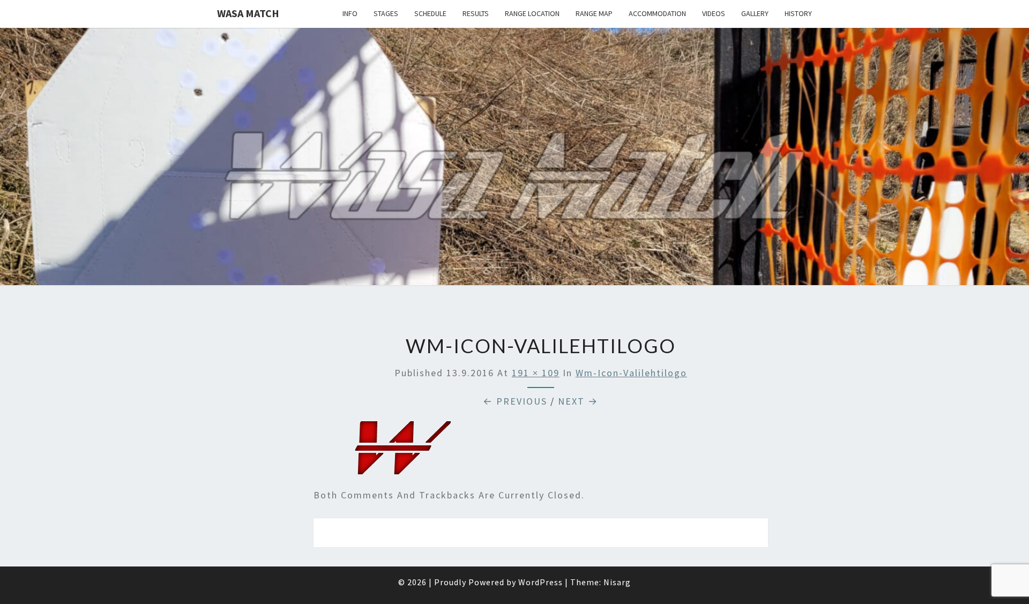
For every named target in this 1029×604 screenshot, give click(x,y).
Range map (594, 13)
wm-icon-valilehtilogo (631, 373)
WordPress (540, 582)
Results (476, 13)
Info (349, 13)
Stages (386, 13)
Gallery (755, 13)
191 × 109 (536, 373)
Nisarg (617, 582)
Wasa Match (248, 13)
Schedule (430, 13)
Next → (578, 401)
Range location (532, 13)
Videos (713, 13)
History (798, 13)
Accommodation (657, 13)
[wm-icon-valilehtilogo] (403, 452)
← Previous (515, 401)
